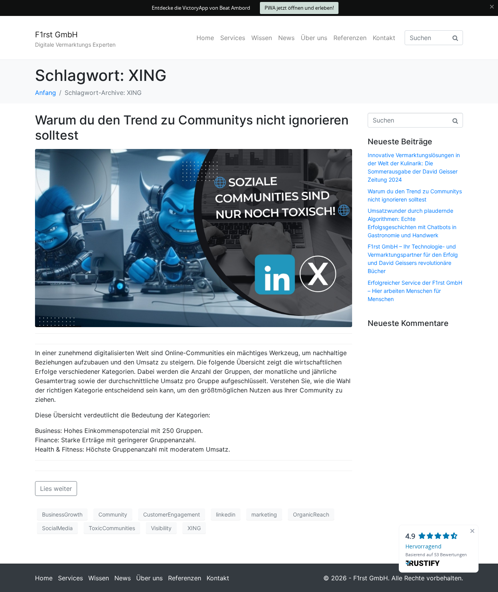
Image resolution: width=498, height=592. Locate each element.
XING (194, 528)
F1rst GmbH (56, 34)
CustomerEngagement (171, 514)
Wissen (261, 38)
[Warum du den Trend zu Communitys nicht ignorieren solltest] (193, 238)
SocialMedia (57, 528)
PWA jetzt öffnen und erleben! (299, 7)
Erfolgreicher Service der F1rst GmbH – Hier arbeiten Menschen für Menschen (415, 290)
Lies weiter (56, 488)
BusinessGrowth (62, 514)
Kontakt (384, 38)
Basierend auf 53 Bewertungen (436, 554)
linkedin (225, 514)
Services (232, 38)
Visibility (161, 528)
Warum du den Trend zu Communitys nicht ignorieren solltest (192, 127)
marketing (264, 514)
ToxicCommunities (112, 528)
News (286, 38)
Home (205, 38)
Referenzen (349, 38)
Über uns (314, 38)
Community (112, 514)
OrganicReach (311, 514)
